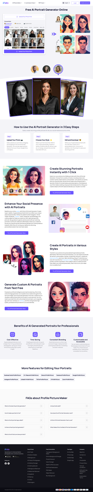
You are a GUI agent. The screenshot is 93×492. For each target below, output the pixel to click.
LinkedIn (17, 216)
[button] (23, 406)
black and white (54, 258)
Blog (81, 457)
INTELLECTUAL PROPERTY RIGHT (83, 471)
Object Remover (50, 473)
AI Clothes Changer (32, 463)
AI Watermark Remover (33, 471)
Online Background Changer (53, 456)
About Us (82, 452)
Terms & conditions (82, 466)
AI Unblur (29, 479)
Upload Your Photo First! (25, 51)
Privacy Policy (83, 463)
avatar (18, 211)
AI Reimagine (30, 482)
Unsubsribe (83, 460)
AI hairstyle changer (67, 260)
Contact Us (83, 455)
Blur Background (50, 476)
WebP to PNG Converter (52, 465)
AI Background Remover (33, 468)
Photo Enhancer (50, 459)
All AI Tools (30, 452)
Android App (70, 457)
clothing (21, 301)
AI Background (31, 457)
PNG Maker (49, 470)
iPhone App (70, 455)
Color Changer (50, 462)
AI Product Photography (33, 460)
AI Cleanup (30, 477)
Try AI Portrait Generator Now (62, 193)
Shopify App (70, 460)
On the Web (70, 452)
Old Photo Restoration (52, 467)
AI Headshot (30, 474)
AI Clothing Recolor (32, 466)
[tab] (23, 406)
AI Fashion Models (32, 455)
